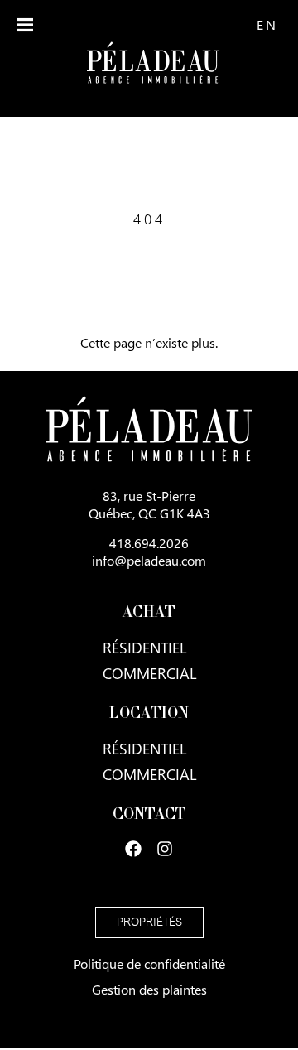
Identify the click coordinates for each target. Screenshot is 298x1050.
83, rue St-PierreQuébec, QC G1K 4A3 (149, 504)
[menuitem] (266, 24)
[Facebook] (133, 848)
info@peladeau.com (149, 560)
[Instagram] (164, 848)
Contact (149, 815)
